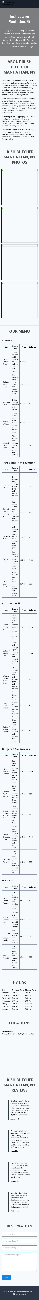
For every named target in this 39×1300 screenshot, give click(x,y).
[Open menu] (35, 4)
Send (6, 1277)
